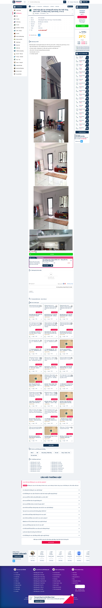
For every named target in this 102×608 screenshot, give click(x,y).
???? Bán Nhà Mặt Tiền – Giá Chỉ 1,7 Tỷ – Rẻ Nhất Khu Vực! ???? (35, 350)
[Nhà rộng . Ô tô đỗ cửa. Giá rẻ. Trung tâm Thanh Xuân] (66, 431)
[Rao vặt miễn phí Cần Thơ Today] (82, 50)
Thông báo (75, 574)
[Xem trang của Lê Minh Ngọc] (30, 371)
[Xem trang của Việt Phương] (30, 336)
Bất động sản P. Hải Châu (57, 463)
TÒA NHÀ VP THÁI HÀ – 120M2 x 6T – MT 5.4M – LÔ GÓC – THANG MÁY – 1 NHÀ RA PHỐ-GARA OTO (35, 367)
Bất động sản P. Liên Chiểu (36, 468)
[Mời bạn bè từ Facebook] (81, 141)
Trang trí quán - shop (57, 583)
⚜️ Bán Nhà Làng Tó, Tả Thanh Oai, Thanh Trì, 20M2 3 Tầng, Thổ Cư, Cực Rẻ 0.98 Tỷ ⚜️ (66, 419)
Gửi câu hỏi (51, 542)
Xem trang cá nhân (82, 17)
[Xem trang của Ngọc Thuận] (45, 388)
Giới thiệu (75, 572)
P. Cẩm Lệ (17, 581)
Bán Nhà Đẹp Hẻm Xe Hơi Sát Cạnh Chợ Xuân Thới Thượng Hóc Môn (66, 332)
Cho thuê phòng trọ (57, 574)
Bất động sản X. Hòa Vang (57, 471)
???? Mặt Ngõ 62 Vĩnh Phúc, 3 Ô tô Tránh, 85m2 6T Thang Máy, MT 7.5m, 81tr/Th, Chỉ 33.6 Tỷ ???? (35, 332)
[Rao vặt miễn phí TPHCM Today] (82, 47)
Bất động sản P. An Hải (35, 462)
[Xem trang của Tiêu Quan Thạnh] (30, 388)
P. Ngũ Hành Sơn (18, 585)
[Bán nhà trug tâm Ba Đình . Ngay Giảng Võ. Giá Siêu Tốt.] (35, 431)
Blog (74, 578)
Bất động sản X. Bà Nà (35, 471)
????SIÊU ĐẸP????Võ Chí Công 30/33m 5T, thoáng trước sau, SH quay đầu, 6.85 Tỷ (66, 384)
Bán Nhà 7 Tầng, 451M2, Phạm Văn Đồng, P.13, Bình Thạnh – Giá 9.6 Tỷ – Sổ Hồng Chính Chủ (51, 384)
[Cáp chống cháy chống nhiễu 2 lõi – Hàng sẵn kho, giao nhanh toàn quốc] (35, 263)
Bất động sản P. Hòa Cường (57, 465)
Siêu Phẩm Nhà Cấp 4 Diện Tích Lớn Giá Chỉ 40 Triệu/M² (35, 315)
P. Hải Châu (17, 576)
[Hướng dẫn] (25, 2)
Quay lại (70, 6)
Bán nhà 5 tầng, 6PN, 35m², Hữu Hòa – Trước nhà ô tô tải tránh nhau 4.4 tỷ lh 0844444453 (35, 419)
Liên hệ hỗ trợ (75, 583)
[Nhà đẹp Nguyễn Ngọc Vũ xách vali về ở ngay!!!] (51, 431)
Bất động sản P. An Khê (56, 462)
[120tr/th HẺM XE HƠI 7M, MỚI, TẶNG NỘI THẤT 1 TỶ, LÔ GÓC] (66, 361)
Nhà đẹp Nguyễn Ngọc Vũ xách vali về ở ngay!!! (51, 436)
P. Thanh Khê (39, 6)
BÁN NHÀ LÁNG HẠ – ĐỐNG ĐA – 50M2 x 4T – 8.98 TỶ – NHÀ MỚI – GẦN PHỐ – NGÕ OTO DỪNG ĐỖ (51, 402)
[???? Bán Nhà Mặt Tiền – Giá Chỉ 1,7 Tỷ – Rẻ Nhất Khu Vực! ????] (35, 344)
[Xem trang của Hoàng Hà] (30, 406)
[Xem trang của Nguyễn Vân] (45, 441)
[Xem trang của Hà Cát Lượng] (61, 354)
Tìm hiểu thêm (83, 138)
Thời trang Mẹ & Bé (57, 589)
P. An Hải (16, 572)
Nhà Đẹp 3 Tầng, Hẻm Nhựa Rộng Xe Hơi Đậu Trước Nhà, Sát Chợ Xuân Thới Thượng (65, 402)
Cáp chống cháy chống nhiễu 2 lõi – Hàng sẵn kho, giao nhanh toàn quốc (55, 260)
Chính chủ (40, 28)
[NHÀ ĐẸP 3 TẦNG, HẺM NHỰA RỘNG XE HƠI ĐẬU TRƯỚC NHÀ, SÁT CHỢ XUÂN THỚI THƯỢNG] (66, 396)
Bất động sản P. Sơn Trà (35, 469)
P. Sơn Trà (17, 578)
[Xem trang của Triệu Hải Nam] (61, 388)
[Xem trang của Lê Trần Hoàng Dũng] (61, 336)
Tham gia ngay (82, 132)
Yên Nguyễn (82, 12)
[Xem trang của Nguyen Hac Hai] (30, 319)
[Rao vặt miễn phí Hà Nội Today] (82, 48)
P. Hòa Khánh (17, 587)
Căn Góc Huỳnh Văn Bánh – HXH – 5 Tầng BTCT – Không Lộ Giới (66, 350)
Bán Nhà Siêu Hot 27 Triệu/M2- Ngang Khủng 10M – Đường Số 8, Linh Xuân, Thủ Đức (51, 315)
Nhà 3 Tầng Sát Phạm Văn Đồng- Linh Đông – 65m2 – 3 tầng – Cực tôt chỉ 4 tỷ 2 (35, 384)
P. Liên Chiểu (17, 589)
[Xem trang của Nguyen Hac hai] (61, 319)
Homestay (55, 578)
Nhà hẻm (57, 6)
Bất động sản (46, 6)
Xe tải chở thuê (56, 576)
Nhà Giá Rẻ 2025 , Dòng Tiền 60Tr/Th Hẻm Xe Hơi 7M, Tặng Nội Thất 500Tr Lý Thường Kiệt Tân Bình (51, 332)
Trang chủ (33, 6)
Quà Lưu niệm (56, 585)
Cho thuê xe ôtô (56, 572)
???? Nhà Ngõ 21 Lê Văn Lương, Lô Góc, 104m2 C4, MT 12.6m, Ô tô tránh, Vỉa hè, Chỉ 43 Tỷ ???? (51, 419)
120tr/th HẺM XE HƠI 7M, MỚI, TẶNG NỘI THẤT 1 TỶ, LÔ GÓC (66, 367)
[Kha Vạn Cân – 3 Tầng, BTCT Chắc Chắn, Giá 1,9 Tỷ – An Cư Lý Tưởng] (51, 361)
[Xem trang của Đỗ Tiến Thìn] (30, 441)
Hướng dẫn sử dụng (76, 581)
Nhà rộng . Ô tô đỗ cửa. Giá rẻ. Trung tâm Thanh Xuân (66, 436)
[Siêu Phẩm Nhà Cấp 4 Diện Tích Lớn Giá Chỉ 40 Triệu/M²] (35, 309)
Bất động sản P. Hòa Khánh (36, 466)
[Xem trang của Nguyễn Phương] (45, 423)
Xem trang (32, 560)
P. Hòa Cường (17, 583)
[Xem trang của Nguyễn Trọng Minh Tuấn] (30, 423)
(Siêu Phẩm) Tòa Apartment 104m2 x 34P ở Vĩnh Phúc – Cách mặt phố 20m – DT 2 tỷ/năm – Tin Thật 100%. (35, 402)
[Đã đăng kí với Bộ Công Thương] (80, 587)
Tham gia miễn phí (39, 601)
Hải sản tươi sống (56, 581)
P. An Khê (16, 591)
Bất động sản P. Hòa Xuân (57, 466)
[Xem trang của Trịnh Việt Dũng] (45, 371)
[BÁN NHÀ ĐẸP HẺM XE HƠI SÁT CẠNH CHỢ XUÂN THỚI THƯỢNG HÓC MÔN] (66, 326)
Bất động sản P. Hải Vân (35, 465)
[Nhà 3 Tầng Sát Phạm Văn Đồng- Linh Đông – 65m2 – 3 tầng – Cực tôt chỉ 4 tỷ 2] (35, 378)
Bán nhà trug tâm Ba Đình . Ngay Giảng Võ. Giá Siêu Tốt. (35, 436)
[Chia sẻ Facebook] (39, 35)
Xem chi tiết (45, 265)
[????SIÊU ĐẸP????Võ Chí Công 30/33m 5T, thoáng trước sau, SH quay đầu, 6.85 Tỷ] (66, 378)
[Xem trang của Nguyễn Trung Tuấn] (45, 336)
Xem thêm (51, 445)
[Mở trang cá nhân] (77, 57)
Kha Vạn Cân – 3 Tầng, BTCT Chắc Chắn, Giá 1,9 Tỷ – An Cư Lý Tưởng (51, 367)
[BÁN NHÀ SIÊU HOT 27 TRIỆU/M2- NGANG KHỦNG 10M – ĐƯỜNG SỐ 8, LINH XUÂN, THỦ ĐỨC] (51, 309)
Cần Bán (52, 6)
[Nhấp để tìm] (64, 2)
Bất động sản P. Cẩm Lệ (35, 463)
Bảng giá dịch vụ (76, 576)
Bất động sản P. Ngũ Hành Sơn (58, 468)
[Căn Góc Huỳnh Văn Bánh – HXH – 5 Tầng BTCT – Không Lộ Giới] (66, 344)
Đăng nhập (70, 283)
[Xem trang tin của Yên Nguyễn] (82, 10)
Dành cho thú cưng (57, 587)
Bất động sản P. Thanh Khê (57, 469)
